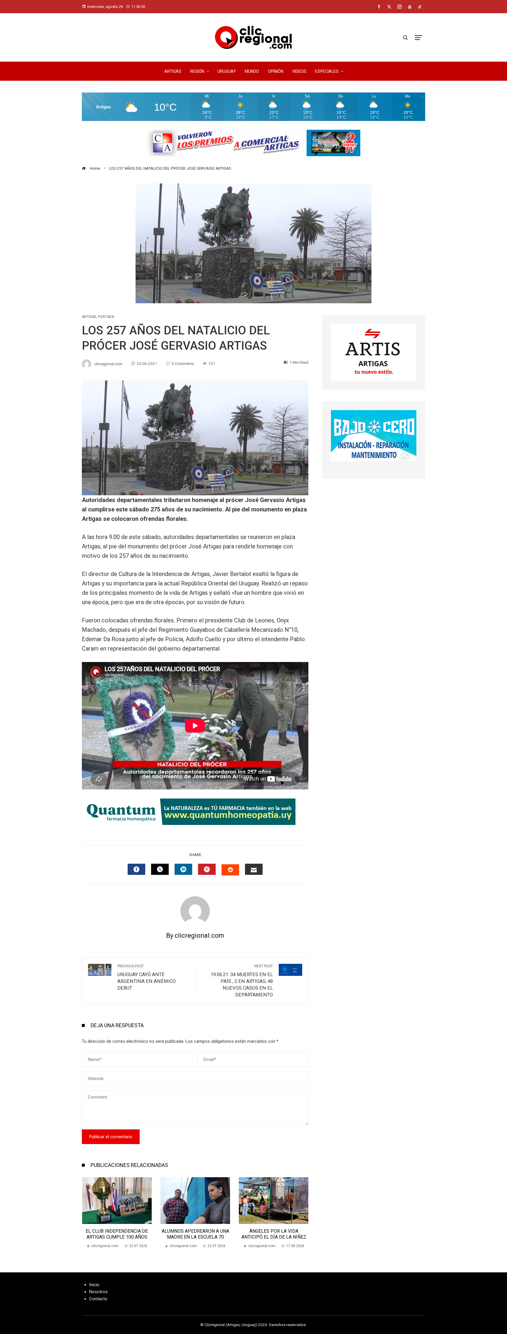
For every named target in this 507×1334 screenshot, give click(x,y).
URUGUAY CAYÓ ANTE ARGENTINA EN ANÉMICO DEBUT (146, 977)
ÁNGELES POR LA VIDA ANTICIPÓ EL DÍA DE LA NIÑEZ (195, 1234)
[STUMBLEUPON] (230, 869)
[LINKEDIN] (183, 869)
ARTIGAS (89, 317)
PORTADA (106, 317)
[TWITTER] (160, 869)
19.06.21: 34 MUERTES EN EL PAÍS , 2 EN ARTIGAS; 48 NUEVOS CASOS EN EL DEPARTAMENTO (242, 981)
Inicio (94, 1284)
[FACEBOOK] (136, 869)
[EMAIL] (254, 869)
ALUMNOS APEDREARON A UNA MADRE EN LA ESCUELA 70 (117, 1234)
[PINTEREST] (207, 869)
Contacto (98, 1298)
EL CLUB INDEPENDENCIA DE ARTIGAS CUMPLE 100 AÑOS (274, 1234)
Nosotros (98, 1291)
